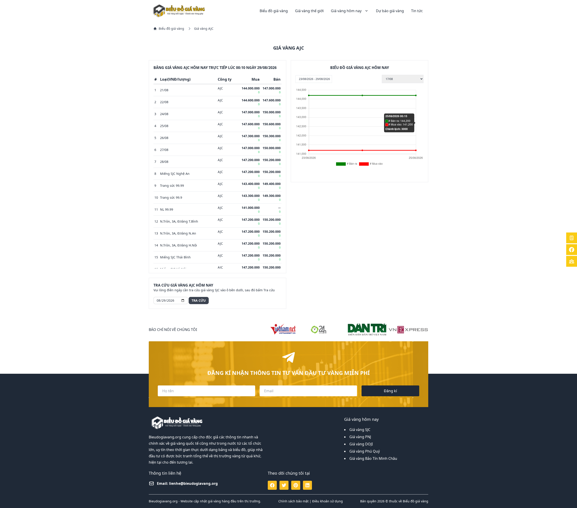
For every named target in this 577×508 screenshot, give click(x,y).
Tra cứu (199, 300)
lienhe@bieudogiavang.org (193, 483)
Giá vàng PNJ (360, 436)
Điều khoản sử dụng (327, 501)
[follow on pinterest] (295, 485)
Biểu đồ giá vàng (274, 10)
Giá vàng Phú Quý (364, 451)
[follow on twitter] (283, 485)
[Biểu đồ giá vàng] (179, 11)
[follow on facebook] (272, 485)
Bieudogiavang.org (165, 437)
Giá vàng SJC (359, 429)
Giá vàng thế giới (309, 10)
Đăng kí (390, 390)
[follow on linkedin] (307, 485)
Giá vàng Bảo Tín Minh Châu (373, 458)
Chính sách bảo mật (293, 501)
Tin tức (417, 10)
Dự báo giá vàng (390, 10)
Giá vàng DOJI (361, 444)
